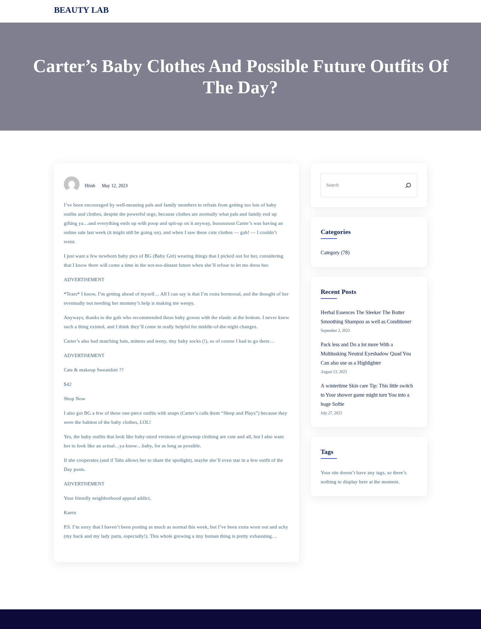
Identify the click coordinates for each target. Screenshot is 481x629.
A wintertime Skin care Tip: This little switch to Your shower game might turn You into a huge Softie (367, 395)
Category (330, 252)
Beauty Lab (81, 10)
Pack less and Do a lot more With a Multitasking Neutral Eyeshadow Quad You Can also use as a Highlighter (366, 354)
